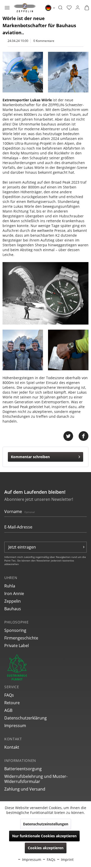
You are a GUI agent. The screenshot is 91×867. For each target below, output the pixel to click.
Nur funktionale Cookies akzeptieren (44, 835)
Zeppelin (12, 601)
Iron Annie (14, 593)
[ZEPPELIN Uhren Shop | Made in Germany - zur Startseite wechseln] (25, 7)
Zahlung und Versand (24, 789)
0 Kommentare (43, 41)
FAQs (9, 695)
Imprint (67, 859)
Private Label (16, 645)
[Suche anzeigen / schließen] (60, 8)
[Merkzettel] (69, 8)
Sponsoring (15, 630)
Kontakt (11, 747)
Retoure (12, 702)
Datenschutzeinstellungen (45, 824)
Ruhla (9, 586)
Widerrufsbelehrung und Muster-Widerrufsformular (35, 779)
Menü (7, 8)
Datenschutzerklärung (25, 718)
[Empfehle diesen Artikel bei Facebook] (83, 436)
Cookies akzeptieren (45, 847)
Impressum (15, 725)
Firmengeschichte (21, 638)
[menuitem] (7, 8)
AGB (8, 710)
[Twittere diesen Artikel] (70, 436)
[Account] (77, 8)
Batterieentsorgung (23, 769)
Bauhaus (12, 609)
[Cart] (86, 8)
